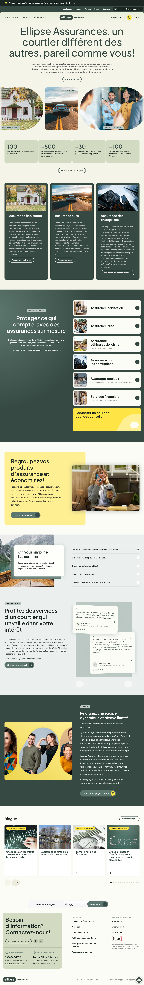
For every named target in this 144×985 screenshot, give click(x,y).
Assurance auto (34, 91)
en (137, 17)
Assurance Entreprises (79, 128)
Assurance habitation (21, 260)
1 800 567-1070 (13, 957)
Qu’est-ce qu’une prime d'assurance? (89, 558)
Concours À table (80, 932)
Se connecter (118, 921)
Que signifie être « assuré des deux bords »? (91, 582)
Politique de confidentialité (84, 938)
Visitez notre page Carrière (96, 793)
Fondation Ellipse (92, 9)
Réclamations (40, 17)
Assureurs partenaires (82, 952)
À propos (76, 927)
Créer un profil (118, 927)
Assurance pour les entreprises (118, 272)
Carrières (106, 9)
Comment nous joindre (18, 941)
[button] (139, 3)
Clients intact (131, 9)
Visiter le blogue (129, 819)
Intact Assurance (121, 946)
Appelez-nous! (72, 79)
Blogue (78, 9)
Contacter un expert (23, 515)
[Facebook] (35, 941)
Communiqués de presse (83, 921)
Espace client (118, 932)
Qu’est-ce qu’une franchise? (85, 566)
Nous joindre (67, 9)
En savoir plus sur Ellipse (72, 170)
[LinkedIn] (41, 941)
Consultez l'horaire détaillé (15, 964)
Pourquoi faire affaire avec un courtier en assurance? (95, 549)
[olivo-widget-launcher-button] (139, 980)
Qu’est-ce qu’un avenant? (84, 574)
